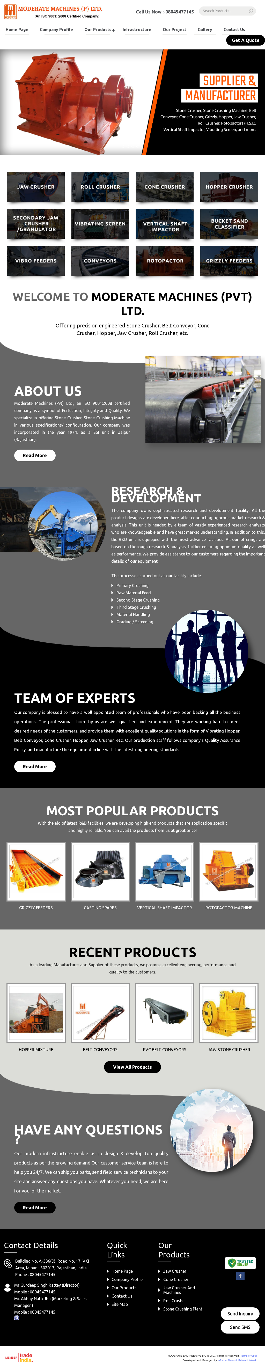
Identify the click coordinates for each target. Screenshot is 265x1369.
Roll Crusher (174, 1300)
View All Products (132, 1067)
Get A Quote (246, 40)
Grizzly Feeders (36, 907)
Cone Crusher (175, 1279)
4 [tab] (137, 146)
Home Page (17, 29)
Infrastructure (137, 29)
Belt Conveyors (100, 1049)
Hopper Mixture (36, 1049)
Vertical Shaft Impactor (164, 907)
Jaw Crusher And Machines (179, 1290)
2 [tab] (128, 146)
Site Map (120, 1304)
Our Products (97, 29)
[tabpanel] (132, 102)
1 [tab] (123, 146)
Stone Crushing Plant (182, 1309)
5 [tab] (142, 146)
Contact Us (234, 29)
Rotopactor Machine (228, 907)
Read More (35, 455)
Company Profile (56, 29)
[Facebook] (240, 1279)
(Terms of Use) (248, 1355)
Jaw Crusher (174, 1271)
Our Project (174, 29)
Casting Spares (100, 907)
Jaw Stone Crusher (229, 1049)
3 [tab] (132, 146)
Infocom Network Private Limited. (237, 1360)
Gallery (205, 29)
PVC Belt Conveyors (164, 1049)
